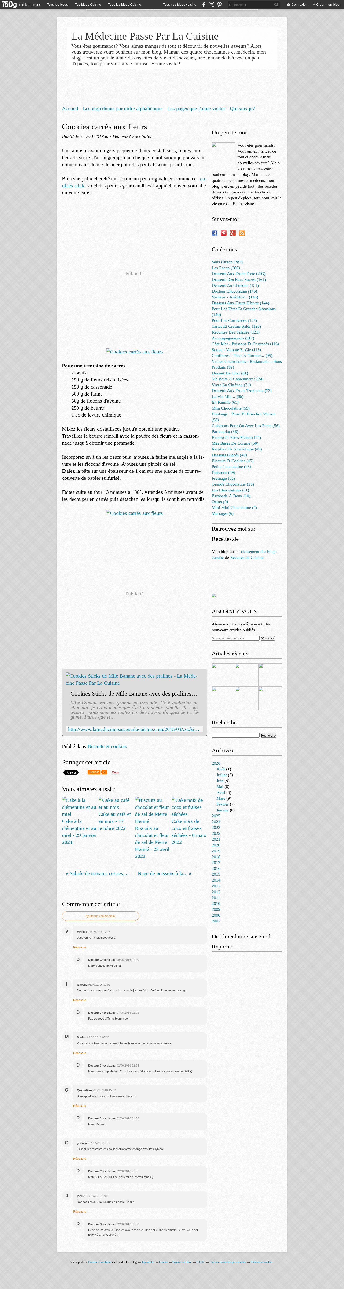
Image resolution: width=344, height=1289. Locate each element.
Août (220, 769)
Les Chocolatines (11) (230, 490)
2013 (216, 886)
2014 (216, 880)
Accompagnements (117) (233, 338)
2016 (216, 868)
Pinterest (224, 233)
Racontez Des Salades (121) (236, 332)
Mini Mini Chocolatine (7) (234, 507)
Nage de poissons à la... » (164, 873)
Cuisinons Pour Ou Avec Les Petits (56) (246, 425)
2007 (216, 921)
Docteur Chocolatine (99, 1262)
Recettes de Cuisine (246, 557)
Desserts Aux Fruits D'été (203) (238, 273)
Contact (163, 1262)
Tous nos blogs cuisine (179, 4)
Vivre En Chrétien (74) (231, 384)
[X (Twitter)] (212, 4)
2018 (216, 856)
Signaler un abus (182, 1262)
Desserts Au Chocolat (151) (235, 285)
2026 (216, 763)
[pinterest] (219, 4)
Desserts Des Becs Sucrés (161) (239, 279)
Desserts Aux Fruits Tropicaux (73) (242, 390)
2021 (216, 839)
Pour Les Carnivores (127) (234, 320)
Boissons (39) (223, 472)
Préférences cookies (262, 1262)
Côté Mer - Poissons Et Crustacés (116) (245, 343)
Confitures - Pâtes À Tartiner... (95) (242, 355)
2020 (216, 845)
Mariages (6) (223, 513)
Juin (219, 780)
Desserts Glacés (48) (229, 455)
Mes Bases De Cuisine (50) (235, 443)
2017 (216, 862)
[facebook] (204, 4)
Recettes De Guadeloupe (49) (237, 449)
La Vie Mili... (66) (227, 396)
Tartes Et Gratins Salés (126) (236, 326)
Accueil (70, 108)
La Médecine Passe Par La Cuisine (145, 36)
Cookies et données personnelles (228, 1262)
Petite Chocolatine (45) (231, 466)
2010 (216, 903)
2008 (216, 915)
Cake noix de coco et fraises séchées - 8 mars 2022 (189, 831)
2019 (216, 851)
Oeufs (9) (220, 501)
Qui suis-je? (242, 108)
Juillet (221, 775)
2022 (216, 833)
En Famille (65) (225, 402)
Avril (220, 792)
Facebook (214, 233)
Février (222, 804)
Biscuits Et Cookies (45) (232, 460)
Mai (219, 786)
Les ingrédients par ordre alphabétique (123, 108)
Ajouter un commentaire (100, 916)
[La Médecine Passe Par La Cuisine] (223, 154)
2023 (216, 827)
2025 (216, 815)
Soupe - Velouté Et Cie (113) (236, 349)
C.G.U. (201, 1262)
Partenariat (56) (225, 431)
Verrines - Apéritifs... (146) (235, 297)
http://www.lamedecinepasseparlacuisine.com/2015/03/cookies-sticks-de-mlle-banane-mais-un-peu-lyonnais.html (134, 729)
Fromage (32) (223, 478)
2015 (216, 874)
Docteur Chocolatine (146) (234, 291)
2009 (216, 909)
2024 (216, 821)
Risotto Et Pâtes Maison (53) (236, 437)
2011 (216, 897)
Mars (220, 798)
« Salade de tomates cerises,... (97, 873)
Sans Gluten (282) (227, 262)
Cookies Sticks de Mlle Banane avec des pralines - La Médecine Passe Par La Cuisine (134, 693)
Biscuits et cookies (107, 746)
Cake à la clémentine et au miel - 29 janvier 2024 (79, 831)
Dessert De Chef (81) (230, 373)
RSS (242, 233)
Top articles (148, 1262)
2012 (216, 892)
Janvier (222, 810)
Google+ (233, 233)
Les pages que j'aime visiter (196, 108)
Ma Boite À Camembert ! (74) (237, 379)
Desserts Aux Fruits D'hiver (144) (240, 303)
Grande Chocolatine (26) (233, 484)
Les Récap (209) (226, 267)
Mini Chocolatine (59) (231, 408)
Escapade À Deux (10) (231, 496)
